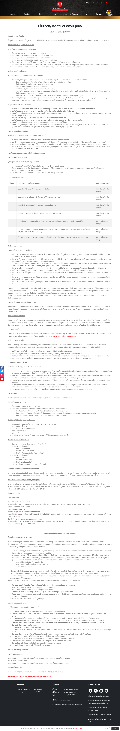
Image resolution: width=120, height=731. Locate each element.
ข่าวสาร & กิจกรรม (70, 14)
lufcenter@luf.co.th (66, 700)
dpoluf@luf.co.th (18, 509)
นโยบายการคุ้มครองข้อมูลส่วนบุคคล (98, 696)
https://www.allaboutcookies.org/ (64, 336)
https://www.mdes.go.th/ (69, 293)
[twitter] (106, 691)
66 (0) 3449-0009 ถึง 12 (72, 690)
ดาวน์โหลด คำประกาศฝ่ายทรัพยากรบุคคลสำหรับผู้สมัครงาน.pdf (29, 677)
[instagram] (96, 691)
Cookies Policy (77, 728)
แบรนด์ (53, 14)
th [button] (108, 3)
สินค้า (41, 14)
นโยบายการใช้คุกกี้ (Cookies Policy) (99, 715)
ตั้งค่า (106, 729)
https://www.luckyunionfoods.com (27, 512)
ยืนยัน (115, 728)
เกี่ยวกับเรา (27, 14)
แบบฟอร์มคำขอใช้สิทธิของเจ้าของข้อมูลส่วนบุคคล (67, 705)
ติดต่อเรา (99, 14)
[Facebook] (90, 691)
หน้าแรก (13, 14)
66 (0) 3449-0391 (92, 3)
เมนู (87, 14)
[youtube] (101, 691)
